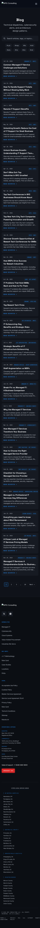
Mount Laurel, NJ (8, 864)
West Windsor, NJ (8, 848)
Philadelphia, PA (8, 857)
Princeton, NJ (7, 833)
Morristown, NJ (8, 801)
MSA (19, 918)
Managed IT (6, 627)
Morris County (7, 883)
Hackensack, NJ (8, 822)
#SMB (26, 279)
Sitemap (4, 715)
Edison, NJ (6, 806)
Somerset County (8, 901)
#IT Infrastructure (21, 342)
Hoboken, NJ (7, 814)
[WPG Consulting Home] (9, 3)
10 (25, 584)
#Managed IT (28, 61)
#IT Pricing (28, 535)
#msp (17, 45)
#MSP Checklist (23, 469)
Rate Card (5, 660)
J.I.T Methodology (8, 656)
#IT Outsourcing (26, 320)
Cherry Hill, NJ (7, 862)
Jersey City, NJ (8, 804)
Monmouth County (9, 898)
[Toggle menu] (36, 4)
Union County (7, 903)
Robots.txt (5, 719)
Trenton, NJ (6, 838)
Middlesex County (8, 896)
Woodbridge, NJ (8, 809)
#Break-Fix (33, 384)
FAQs (3, 673)
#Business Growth (31, 406)
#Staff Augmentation (31, 364)
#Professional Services (31, 491)
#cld (31, 45)
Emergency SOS (8, 770)
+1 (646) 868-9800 (21, 765)
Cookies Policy (7, 690)
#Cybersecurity (32, 425)
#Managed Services (19, 364)
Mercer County (8, 880)
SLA (24, 918)
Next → (32, 584)
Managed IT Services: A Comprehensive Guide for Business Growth (19, 564)
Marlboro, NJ (7, 843)
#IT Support (32, 279)
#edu (8, 50)
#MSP (34, 257)
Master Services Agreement (11, 694)
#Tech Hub (33, 301)
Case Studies (6, 665)
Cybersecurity (7, 631)
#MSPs (34, 61)
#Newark (29, 257)
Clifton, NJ (6, 824)
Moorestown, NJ (8, 872)
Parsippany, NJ (7, 799)
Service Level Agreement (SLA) (13, 698)
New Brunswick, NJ (9, 812)
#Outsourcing (32, 342)
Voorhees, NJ (7, 869)
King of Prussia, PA (9, 859)
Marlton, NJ (6, 867)
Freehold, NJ (7, 840)
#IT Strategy (32, 447)
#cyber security (27, 513)
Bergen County (7, 888)
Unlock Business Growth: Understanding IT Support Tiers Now (18, 153)
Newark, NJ (7, 817)
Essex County (7, 891)
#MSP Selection (23, 447)
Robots (37, 918)
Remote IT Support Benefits (16, 109)
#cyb (8, 45)
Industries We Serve (9, 644)
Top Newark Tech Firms (14, 305)
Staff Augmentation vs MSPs (17, 368)
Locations (5, 669)
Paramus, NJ (7, 819)
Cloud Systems (7, 635)
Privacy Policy (7, 702)
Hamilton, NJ (7, 835)
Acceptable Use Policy (9, 685)
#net (31, 50)
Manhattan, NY (7, 796)
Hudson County (8, 885)
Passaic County (8, 893)
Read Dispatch (9, 76)
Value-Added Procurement (11, 640)
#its (24, 45)
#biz (23, 50)
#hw (16, 50)
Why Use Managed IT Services (17, 409)
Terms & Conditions (8, 711)
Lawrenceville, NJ (8, 846)
